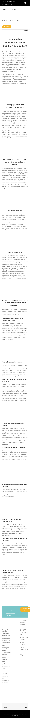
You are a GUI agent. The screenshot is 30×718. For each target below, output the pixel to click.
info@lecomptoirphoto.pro (7, 4)
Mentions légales (18, 714)
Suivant (25, 30)
